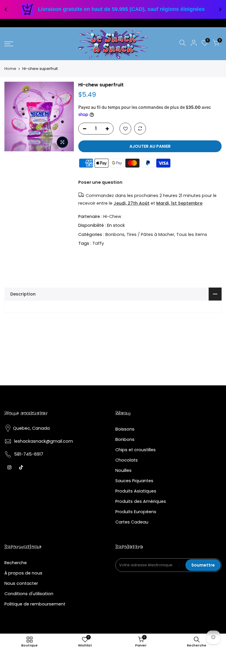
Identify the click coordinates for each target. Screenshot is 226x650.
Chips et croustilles (135, 450)
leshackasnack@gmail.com (43, 441)
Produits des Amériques (140, 501)
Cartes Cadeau (131, 522)
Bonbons (114, 234)
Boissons (124, 429)
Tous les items (191, 234)
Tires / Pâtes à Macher (150, 234)
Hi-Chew (112, 216)
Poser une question (100, 182)
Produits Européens (135, 512)
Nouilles (123, 470)
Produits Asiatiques (135, 491)
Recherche (15, 563)
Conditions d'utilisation (28, 594)
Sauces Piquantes (134, 481)
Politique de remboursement (34, 604)
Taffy (98, 243)
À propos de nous (23, 573)
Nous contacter (21, 583)
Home (10, 68)
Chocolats (126, 460)
